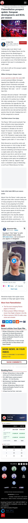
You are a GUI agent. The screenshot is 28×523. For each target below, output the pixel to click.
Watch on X (20, 242)
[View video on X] (14, 260)
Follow (16, 230)
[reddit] (17, 321)
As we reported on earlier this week (11, 78)
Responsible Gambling (22, 498)
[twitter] (7, 321)
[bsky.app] (10, 321)
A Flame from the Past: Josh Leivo (12, 391)
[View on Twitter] (24, 229)
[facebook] (3, 321)
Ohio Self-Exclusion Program (9, 507)
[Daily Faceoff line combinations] (20, 321)
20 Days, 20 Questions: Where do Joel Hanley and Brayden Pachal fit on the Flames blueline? (13, 387)
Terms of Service (12, 498)
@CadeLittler (8, 237)
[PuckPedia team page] (24, 321)
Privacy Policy (4, 498)
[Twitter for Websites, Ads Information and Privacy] (24, 282)
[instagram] (21, 464)
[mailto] (14, 321)
